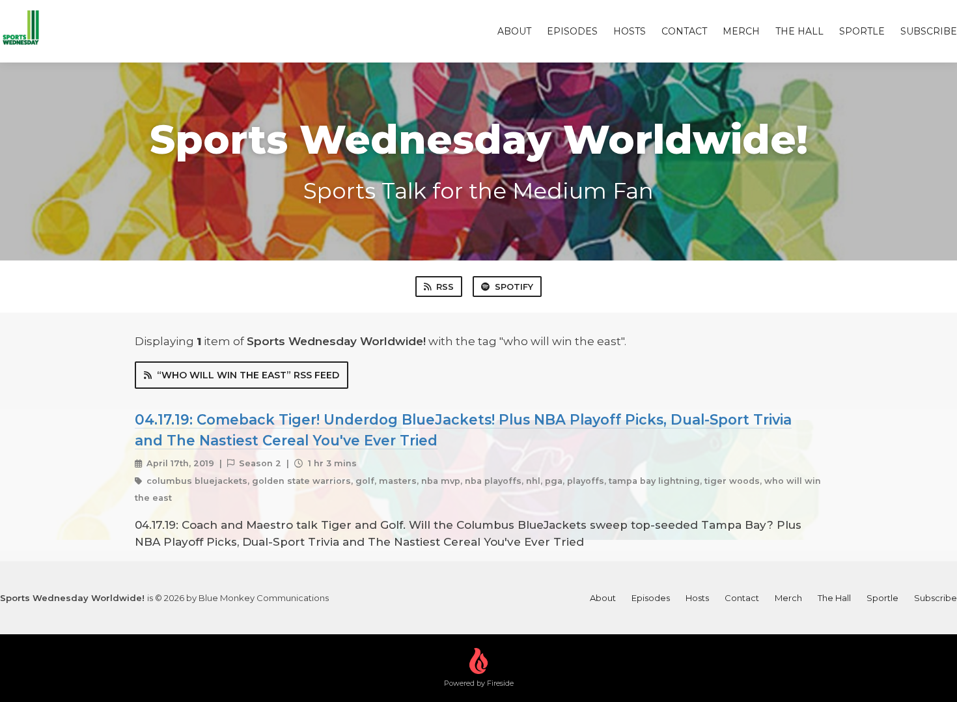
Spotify (514, 286)
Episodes (572, 31)
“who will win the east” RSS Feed (248, 375)
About (514, 31)
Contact (684, 31)
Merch (741, 31)
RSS (445, 286)
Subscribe (928, 31)
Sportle (862, 31)
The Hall (799, 31)
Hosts (629, 31)
